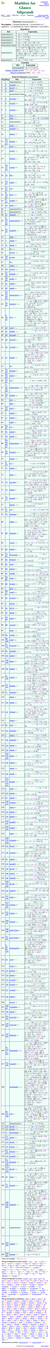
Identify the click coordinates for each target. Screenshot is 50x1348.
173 (6, 1139)
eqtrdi (12, 592)
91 (6, 593)
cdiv (36, 1271)
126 (6, 802)
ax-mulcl (13, 1288)
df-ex (31, 1301)
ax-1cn (14, 1286)
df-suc (32, 1318)
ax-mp (12, 257)
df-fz (16, 1334)
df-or (39, 1299)
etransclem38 (36, 1342)
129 (6, 827)
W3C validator (45, 1346)
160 (6, 1006)
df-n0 (33, 1332)
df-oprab (29, 1322)
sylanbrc (13, 840)
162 (6, 1018)
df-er (18, 1326)
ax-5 (15, 1280)
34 (6, 256)
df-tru (17, 1301)
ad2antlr (13, 533)
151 (6, 1063)
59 (6, 407)
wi (36, 1261)
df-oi (25, 1328)
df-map (25, 1326)
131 (6, 823)
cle (20, 1271)
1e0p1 (12, 266)
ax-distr (23, 1290)
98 (6, 639)
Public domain (30, 1346)
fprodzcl (13, 304)
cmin (28, 1271)
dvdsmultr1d (14, 948)
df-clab (23, 1303)
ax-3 (39, 1278)
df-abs (10, 1338)
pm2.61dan (14, 930)
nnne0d (12, 878)
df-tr (24, 1312)
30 (6, 317)
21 (6, 190)
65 (6, 432)
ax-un (24, 1284)
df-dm (19, 1316)
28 (6, 224)
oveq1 (12, 543)
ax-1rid (4, 1292)
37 (6, 273)
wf (5, 1267)
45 (6, 320)
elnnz (12, 834)
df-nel (16, 1305)
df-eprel (38, 1312)
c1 (32, 1269)
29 (6, 232)
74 (6, 490)
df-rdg (4, 1326)
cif (17, 1265)
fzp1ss (12, 253)
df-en (33, 1326)
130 (6, 821)
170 (6, 1126)
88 (6, 579)
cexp (26, 1273)
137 (6, 896)
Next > (46, 4)
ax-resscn (5, 1286)
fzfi (11, 400)
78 (6, 514)
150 (6, 951)
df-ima (40, 1316)
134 (6, 842)
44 (6, 305)
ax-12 (16, 1282)
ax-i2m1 (32, 1290)
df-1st (9, 1324)
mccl (11, 195)
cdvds (15, 1276)
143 (6, 891)
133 (6, 840)
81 (6, 676)
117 (6, 781)
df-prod (36, 1338)
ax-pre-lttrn (12, 1294)
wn (30, 1261)
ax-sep (39, 1282)
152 (6, 1049)
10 (6, 195)
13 (6, 141)
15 (6, 181)
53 (6, 370)
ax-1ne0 (42, 1290)
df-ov (20, 1322)
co (28, 1267)
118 (6, 754)
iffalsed (12, 712)
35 (6, 258)
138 (6, 882)
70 (6, 465)
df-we (28, 1314)
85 (6, 564)
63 (6, 442)
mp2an (12, 141)
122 (6, 774)
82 (6, 549)
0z (11, 249)
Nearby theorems (44, 5)
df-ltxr (18, 1330)
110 (6, 703)
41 (6, 284)
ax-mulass (13, 1290)
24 (6, 205)
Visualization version (40, 16)
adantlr (12, 669)
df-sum (27, 1338)
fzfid (11, 118)
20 (6, 184)
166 (6, 1065)
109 (6, 921)
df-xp (35, 1314)
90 (6, 591)
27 (6, 215)
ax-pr (17, 1284)
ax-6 (22, 1280)
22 (6, 197)
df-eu (15, 1303)
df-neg (41, 1330)
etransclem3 (14, 295)
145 (6, 907)
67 (6, 447)
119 (6, 756)
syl (11, 189)
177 (6, 1169)
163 (6, 1026)
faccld (12, 88)
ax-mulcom (34, 1288)
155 (6, 1034)
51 (6, 358)
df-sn (3, 1310)
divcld (12, 884)
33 (6, 294)
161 (6, 1016)
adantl (12, 284)
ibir (11, 175)
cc (11, 1269)
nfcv (11, 115)
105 (6, 669)
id (10, 262)
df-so (8, 1314)
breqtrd (12, 498)
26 (6, 220)
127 (6, 804)
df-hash (17, 1336)
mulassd (13, 1205)
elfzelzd (13, 215)
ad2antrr (13, 514)
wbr (40, 1265)
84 (6, 560)
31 (6, 303)
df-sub (33, 1330)
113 (6, 903)
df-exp (40, 1334)
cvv (42, 1263)
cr (18, 1269)
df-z (40, 1332)
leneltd (12, 782)
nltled (12, 756)
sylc (11, 1114)
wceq (18, 1263)
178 (6, 1164)
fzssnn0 (13, 129)
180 (6, 1202)
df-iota (40, 1318)
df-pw (43, 1308)
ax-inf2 (32, 1284)
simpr (12, 697)
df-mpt (17, 1312)
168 (6, 1116)
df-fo (28, 1320)
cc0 (25, 1269)
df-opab (9, 1312)
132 (6, 829)
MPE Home (15, 15)
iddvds (12, 505)
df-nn (12, 1332)
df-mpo (37, 1322)
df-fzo (24, 1334)
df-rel (42, 1314)
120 (6, 763)
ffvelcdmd (13, 555)
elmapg (12, 159)
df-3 (26, 1332)
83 (6, 577)
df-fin (10, 1328)
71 (6, 468)
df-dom (40, 1326)
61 (6, 451)
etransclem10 (15, 221)
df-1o (11, 1326)
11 (6, 188)
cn (44, 1271)
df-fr (15, 1314)
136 (6, 853)
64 (6, 426)
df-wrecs (33, 1324)
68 (6, 453)
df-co (11, 1316)
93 (6, 617)
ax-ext (23, 1282)
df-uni (25, 1310)
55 (6, 382)
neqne (12, 768)
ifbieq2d (13, 1035)
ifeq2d (12, 358)
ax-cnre (34, 1292)
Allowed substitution (18, 73)
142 (6, 886)
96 (6, 619)
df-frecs (24, 1324)
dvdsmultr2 (14, 1087)
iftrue (12, 475)
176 (6, 1153)
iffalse (12, 522)
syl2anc (13, 905)
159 (6, 1024)
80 (6, 533)
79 (6, 685)
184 (6, 1245)
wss (11, 1265)
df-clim (18, 1338)
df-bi (27, 1299)
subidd (12, 331)
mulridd (13, 651)
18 (6, 170)
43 (6, 298)
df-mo (9, 1303)
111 (6, 712)
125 (6, 793)
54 (6, 377)
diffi (11, 404)
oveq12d (13, 646)
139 (6, 869)
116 (6, 740)
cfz (19, 1273)
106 (6, 678)
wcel (26, 1263)
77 (6, 511)
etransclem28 (23, 1342)
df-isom (4, 1322)
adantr (12, 241)
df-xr (10, 1330)
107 (6, 687)
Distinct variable (12, 70)
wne (34, 1263)
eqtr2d (12, 677)
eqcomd (13, 99)
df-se (21, 1314)
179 (6, 1171)
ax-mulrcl (23, 1288)
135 (6, 846)
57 (6, 397)
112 (6, 912)
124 (6, 905)
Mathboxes (30, 15)
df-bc (9, 1336)
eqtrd (12, 578)
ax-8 (34, 1280)
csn (23, 1265)
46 (6, 1112)
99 (6, 635)
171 (6, 1129)
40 (6, 280)
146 (6, 914)
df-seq (32, 1334)
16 (6, 165)
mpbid (12, 828)
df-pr (10, 1310)
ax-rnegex (14, 1292)
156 (6, 985)
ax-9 (41, 1280)
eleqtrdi (12, 274)
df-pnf (40, 1328)
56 (6, 389)
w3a (9, 1263)
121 (6, 783)
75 (6, 499)
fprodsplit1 (14, 1051)
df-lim (25, 1318)
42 (6, 296)
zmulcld (13, 230)
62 (6, 440)
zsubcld (13, 803)
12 (6, 139)
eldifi (12, 422)
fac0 (11, 589)
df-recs (42, 1324)
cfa (34, 1273)
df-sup (18, 1328)
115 (6, 778)
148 (6, 931)
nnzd (11, 91)
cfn (5, 1269)
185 (6, 1255)
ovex (11, 146)
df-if (36, 1308)
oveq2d (12, 347)
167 (6, 1114)
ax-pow (9, 1284)
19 (6, 175)
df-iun (39, 1310)
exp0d (12, 635)
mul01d (13, 891)
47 (6, 331)
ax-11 (9, 1282)
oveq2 (12, 1002)
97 (6, 644)
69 (6, 949)
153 (6, 971)
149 (6, 939)
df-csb (30, 1306)
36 (6, 278)
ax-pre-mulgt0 (36, 1294)
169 (6, 1253)
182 (6, 1207)
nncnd (12, 604)
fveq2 (12, 966)
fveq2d (12, 103)
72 (6, 497)
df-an (33, 1299)
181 (6, 1205)
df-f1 (21, 1320)
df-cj (25, 1336)
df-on (17, 1318)
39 (6, 275)
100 (6, 641)
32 (6, 292)
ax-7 (28, 1280)
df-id (31, 1312)
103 (6, 656)
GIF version (47, 17)
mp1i (12, 408)
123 (6, 785)
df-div (4, 1332)
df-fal (24, 1301)
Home (8, 15)
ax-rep (31, 1282)
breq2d (12, 971)
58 (6, 947)
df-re (32, 1336)
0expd (12, 846)
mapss (12, 134)
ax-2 (35, 1278)
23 (6, 202)
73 (6, 482)
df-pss (22, 1308)
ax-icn (23, 1286)
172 (6, 1167)
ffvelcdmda (14, 1133)
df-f (15, 1320)
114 (6, 731)
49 (6, 340)
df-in (8, 1308)
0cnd (11, 630)
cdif (3, 1265)
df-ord (10, 1318)
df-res (32, 1316)
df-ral (23, 1305)
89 (6, 584)
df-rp (9, 1334)
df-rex (31, 1305)
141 (6, 884)
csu (41, 1273)
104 (6, 662)
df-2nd (17, 1324)
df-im (40, 1336)
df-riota (13, 1322)
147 (6, 923)
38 (6, 269)
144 (6, 898)
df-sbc (23, 1306)
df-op (17, 1310)
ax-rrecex (25, 1292)
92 (6, 598)
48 (6, 335)
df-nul (30, 1308)
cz (12, 1273)
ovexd (12, 151)
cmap (36, 1267)
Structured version (43, 15)
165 (6, 1054)
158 (6, 997)
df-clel (39, 1303)
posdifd (12, 822)
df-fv (42, 1320)
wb (42, 1261)
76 (6, 937)
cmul (3, 1271)
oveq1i (12, 269)
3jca (11, 317)
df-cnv (4, 1316)
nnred (12, 735)
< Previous (44, 2)
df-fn (9, 1320)
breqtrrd (13, 1064)
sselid (12, 182)
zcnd (11, 328)
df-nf (37, 1301)
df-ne (9, 1305)
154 (6, 975)
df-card (32, 1328)
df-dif (38, 1306)
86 (6, 569)
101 (6, 647)
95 (6, 613)
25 (6, 229)
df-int (32, 1310)
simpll (12, 720)
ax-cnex (40, 1284)
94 (6, 608)
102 (6, 660)
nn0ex (12, 126)
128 (6, 838)
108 (6, 929)
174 (6, 1142)
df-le (25, 1330)
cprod (5, 1276)
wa (3, 1263)
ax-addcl (32, 1286)
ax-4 (9, 1280)
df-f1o (35, 1320)
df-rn (25, 1316)
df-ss (15, 1308)
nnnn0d (13, 85)
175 (6, 1147)
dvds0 (12, 459)
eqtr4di (12, 1244)
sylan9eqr (13, 1007)
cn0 (5, 1273)
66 (6, 444)
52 (6, 394)
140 (6, 873)
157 (6, 990)
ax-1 (30, 1278)
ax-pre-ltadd (24, 1294)
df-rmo (38, 1305)
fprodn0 (13, 1162)
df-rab (9, 1306)
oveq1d (12, 110)
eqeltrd (12, 201)
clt (12, 1271)
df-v (16, 1306)
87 (6, 573)
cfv (11, 1267)
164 (6, 1036)
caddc (41, 1269)
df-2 (19, 1332)
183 (6, 1243)
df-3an (9, 1301)
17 (6, 167)
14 (6, 144)
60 (6, 409)
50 (6, 347)
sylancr (12, 167)
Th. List (23, 15)
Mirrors (3, 15)
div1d (12, 608)
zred (11, 725)
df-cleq (31, 1303)
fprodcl (12, 1152)
